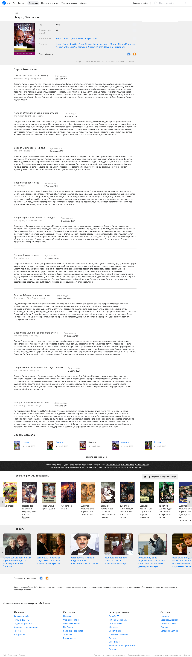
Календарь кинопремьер (25, 627)
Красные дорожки (169, 620)
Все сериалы (69, 638)
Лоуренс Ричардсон (114, 47)
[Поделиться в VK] (129, 54)
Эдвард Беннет (63, 39)
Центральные (115, 623)
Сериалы (69, 612)
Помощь (113, 649)
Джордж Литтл (95, 47)
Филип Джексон (93, 44)
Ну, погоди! (8, 506)
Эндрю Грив (90, 39)
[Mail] (4, 3)
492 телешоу (142, 464)
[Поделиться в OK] (134, 54)
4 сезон (125, 442)
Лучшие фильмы (21, 620)
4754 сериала (127, 464)
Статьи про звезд (169, 623)
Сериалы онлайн (71, 620)
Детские (113, 638)
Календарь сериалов (73, 631)
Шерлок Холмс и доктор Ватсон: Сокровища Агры (166, 512)
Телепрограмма (119, 612)
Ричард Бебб (62, 47)
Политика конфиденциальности (140, 655)
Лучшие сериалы (71, 623)
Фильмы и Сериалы (118, 634)
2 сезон (59, 442)
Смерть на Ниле (66, 507)
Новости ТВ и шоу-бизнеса (122, 645)
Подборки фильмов (23, 623)
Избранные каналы (118, 620)
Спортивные (115, 631)
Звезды (165, 612)
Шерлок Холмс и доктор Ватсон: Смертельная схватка (108, 512)
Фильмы (19, 612)
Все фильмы (19, 634)
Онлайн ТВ (114, 616)
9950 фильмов (113, 464)
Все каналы (114, 642)
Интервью (165, 616)
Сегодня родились (169, 631)
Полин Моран (110, 44)
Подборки (68, 627)
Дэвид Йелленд (126, 44)
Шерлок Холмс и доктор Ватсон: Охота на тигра (127, 512)
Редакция (97, 655)
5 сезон (157, 442)
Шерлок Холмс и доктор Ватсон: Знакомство (88, 510)
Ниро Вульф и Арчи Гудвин (49, 507)
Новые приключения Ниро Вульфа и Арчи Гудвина (29, 512)
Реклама (22, 655)
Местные (113, 627)
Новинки (67, 616)
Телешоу (67, 634)
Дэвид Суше (62, 44)
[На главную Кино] (10, 3)
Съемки (164, 627)
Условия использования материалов (167, 655)
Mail (4, 655)
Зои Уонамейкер (78, 47)
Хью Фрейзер (76, 44)
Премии (17, 631)
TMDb (96, 61)
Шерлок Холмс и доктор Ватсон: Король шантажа (146, 512)
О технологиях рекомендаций (114, 655)
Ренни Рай (77, 39)
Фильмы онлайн (21, 616)
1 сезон (26, 442)
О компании (12, 655)
